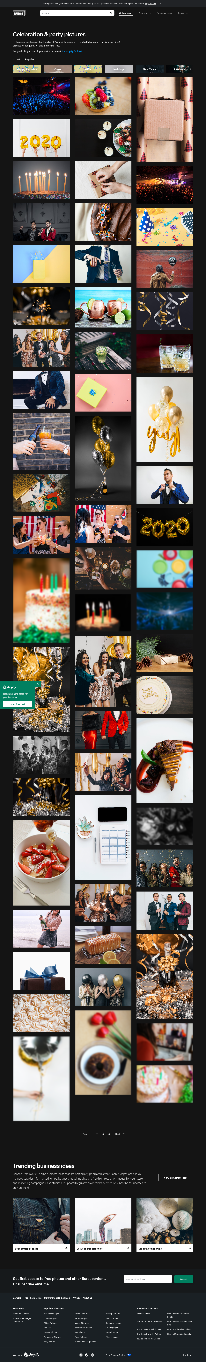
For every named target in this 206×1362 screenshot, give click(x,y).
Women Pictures (51, 1332)
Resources (183, 13)
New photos (145, 13)
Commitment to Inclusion (57, 1297)
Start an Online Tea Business (149, 1321)
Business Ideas (143, 1313)
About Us (87, 1297)
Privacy (76, 1297)
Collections (125, 13)
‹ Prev (84, 1134)
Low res (59, 111)
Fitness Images (112, 1336)
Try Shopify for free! (72, 51)
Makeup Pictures (113, 1313)
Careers (17, 1297)
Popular (29, 59)
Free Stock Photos (21, 1313)
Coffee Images (50, 1318)
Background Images (83, 1327)
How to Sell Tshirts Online (148, 1338)
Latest (16, 59)
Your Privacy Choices (116, 1355)
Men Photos (80, 1332)
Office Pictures (50, 1322)
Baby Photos (49, 1341)
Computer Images (113, 1322)
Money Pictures (82, 1322)
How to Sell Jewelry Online (148, 1333)
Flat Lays (47, 1327)
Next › (118, 1134)
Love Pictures (112, 1332)
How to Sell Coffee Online (179, 1329)
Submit (183, 1279)
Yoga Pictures (81, 1336)
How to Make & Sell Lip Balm (149, 1329)
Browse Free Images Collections (22, 1320)
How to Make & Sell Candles (179, 1333)
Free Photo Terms (32, 1297)
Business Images (51, 1313)
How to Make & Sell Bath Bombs (178, 1315)
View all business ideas (176, 1177)
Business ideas (164, 13)
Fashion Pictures (82, 1313)
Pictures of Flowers (52, 1336)
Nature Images (81, 1318)
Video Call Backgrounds (85, 1341)
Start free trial (17, 704)
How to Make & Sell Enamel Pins (179, 1323)
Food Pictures (112, 1318)
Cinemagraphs (112, 1327)
